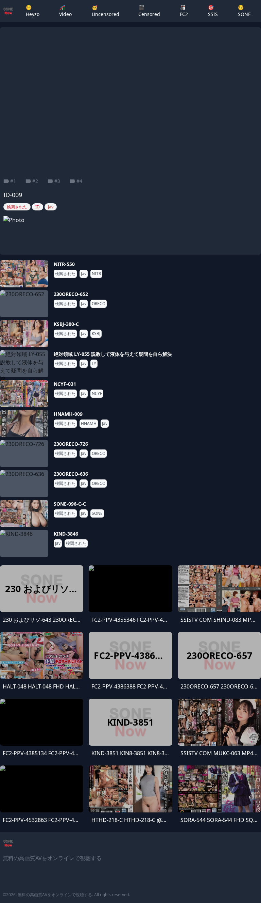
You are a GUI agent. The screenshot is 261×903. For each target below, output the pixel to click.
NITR (96, 273)
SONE (97, 513)
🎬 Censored (149, 10)
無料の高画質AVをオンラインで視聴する (55, 895)
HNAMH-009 (68, 414)
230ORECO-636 (71, 474)
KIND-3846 (66, 533)
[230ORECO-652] (24, 303)
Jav (83, 273)
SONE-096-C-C (70, 504)
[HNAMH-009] (24, 423)
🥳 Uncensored (105, 10)
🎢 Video (65, 10)
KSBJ (96, 333)
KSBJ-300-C (66, 324)
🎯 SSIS (213, 10)
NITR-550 (64, 264)
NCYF (97, 393)
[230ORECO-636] (24, 483)
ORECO (98, 303)
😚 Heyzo (32, 10)
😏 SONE (244, 10)
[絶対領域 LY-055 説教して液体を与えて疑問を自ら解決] (24, 363)
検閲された (65, 273)
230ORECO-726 (71, 444)
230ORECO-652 (71, 294)
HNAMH (89, 423)
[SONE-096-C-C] (24, 513)
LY (94, 363)
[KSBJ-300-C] (24, 333)
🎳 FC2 (184, 10)
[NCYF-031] (24, 393)
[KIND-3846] (24, 543)
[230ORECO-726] (24, 453)
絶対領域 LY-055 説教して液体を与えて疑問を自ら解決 (113, 354)
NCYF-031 (65, 384)
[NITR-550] (24, 273)
